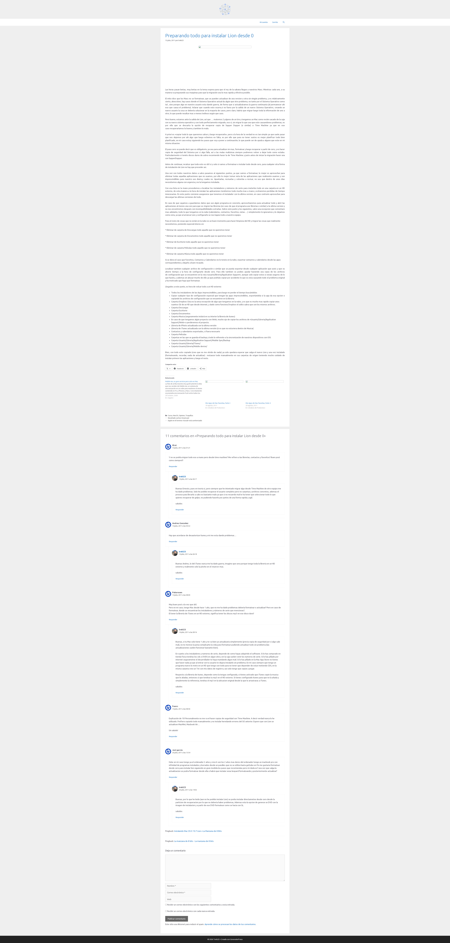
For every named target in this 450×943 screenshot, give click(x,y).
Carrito (275, 22)
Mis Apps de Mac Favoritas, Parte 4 (258, 403)
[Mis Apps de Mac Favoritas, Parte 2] (224, 391)
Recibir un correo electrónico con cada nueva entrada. (191, 911)
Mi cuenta (264, 22)
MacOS (175, 415)
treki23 (182, 476)
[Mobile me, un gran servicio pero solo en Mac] (185, 389)
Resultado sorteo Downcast (178, 418)
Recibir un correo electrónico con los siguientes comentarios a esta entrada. (201, 905)
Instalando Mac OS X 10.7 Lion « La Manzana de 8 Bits (198, 831)
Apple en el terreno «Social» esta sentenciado (185, 421)
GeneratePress (236, 939)
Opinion (182, 415)
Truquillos (189, 415)
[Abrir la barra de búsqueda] (283, 22)
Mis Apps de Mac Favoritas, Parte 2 (217, 403)
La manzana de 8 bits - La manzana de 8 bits (194, 841)
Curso (170, 415)
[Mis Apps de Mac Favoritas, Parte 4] (264, 391)
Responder (173, 466)
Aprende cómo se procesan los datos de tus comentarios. (230, 924)
